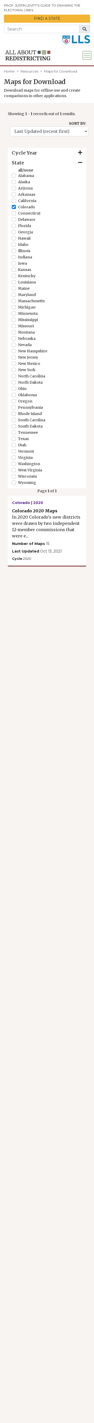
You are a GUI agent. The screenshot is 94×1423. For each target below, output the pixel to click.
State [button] (18, 163)
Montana (26, 332)
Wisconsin (27, 476)
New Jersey (28, 357)
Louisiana (27, 282)
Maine (24, 288)
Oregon (25, 401)
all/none (25, 170)
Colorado (26, 207)
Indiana (25, 257)
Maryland (27, 294)
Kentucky (27, 276)
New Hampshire (32, 351)
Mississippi (28, 319)
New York (27, 369)
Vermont (26, 451)
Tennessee (28, 432)
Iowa (22, 263)
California (27, 200)
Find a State (47, 18)
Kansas (24, 269)
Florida (24, 225)
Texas (23, 438)
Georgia (25, 232)
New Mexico (29, 363)
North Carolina (31, 376)
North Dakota (30, 382)
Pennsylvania (30, 407)
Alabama (26, 175)
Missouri (26, 326)
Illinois (24, 250)
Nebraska (27, 338)
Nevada (25, 344)
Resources (29, 71)
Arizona (25, 188)
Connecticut (29, 213)
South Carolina (31, 420)
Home (9, 71)
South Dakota (30, 426)
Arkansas (26, 194)
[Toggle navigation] (87, 55)
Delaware (26, 219)
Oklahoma (27, 395)
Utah (22, 445)
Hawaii (24, 238)
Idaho (23, 244)
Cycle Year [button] (24, 153)
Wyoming (27, 482)
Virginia (25, 457)
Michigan (27, 307)
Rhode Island (30, 413)
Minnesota (28, 313)
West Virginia (30, 470)
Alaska (24, 182)
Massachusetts (31, 301)
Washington (29, 463)
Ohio (22, 388)
